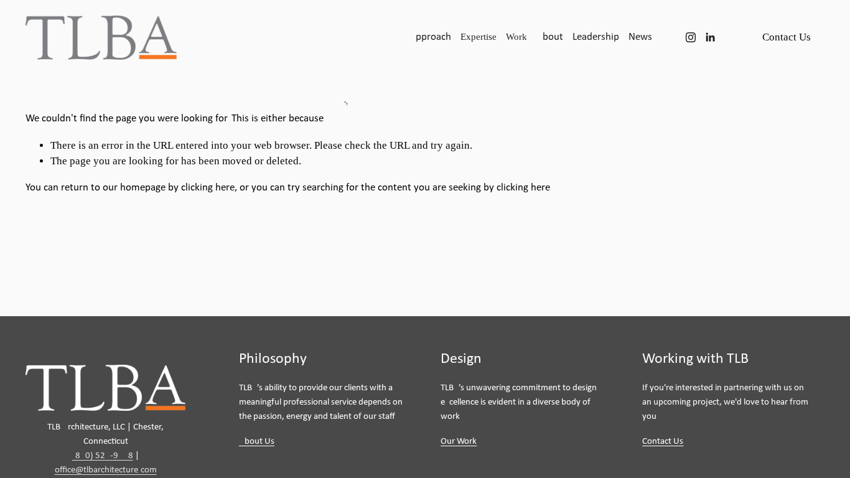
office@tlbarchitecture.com (106, 470)
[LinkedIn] (710, 37)
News (640, 37)
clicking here (208, 187)
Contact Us (786, 37)
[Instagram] (690, 37)
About (549, 37)
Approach (430, 37)
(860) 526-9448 (102, 456)
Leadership (595, 37)
